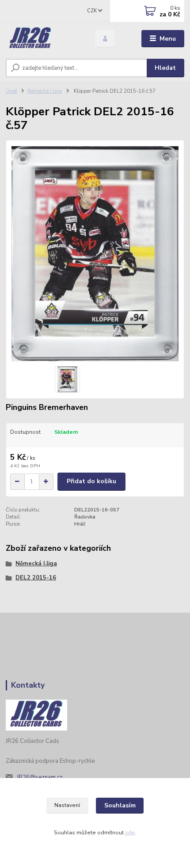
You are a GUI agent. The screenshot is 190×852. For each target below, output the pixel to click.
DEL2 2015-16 (35, 578)
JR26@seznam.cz (40, 777)
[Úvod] (43, 39)
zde (130, 832)
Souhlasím (120, 805)
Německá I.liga (44, 91)
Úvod (11, 91)
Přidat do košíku (91, 481)
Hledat (165, 68)
